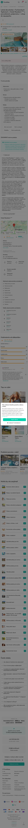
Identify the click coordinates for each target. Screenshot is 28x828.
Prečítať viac (5, 416)
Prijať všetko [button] (14, 419)
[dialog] (14, 414)
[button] (14, 423)
